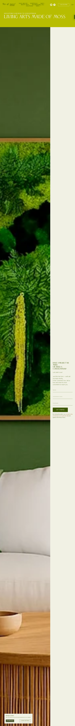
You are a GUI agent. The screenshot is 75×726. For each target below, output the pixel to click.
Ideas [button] (38, 6)
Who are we (23, 3)
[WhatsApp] (51, 5)
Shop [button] (42, 3)
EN (72, 4)
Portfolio (34, 3)
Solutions (29, 6)
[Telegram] (54, 5)
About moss (25, 4)
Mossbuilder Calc (38, 4)
